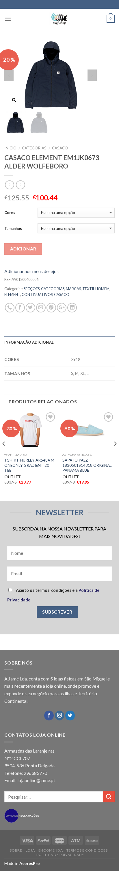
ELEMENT (12, 294)
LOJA (30, 850)
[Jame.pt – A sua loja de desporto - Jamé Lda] (59, 19)
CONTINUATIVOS (37, 294)
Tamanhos (13, 228)
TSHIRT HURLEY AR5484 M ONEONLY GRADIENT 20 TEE (29, 465)
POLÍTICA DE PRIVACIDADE (60, 854)
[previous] (4, 455)
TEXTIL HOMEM (95, 288)
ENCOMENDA (50, 850)
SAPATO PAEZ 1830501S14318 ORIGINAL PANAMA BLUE (87, 465)
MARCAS (73, 288)
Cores (9, 212)
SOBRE (16, 850)
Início (10, 148)
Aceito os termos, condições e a (53, 595)
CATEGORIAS (34, 148)
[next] (115, 455)
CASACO (60, 148)
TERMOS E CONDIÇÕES (87, 850)
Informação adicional (29, 342)
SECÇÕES (32, 288)
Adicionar (23, 248)
